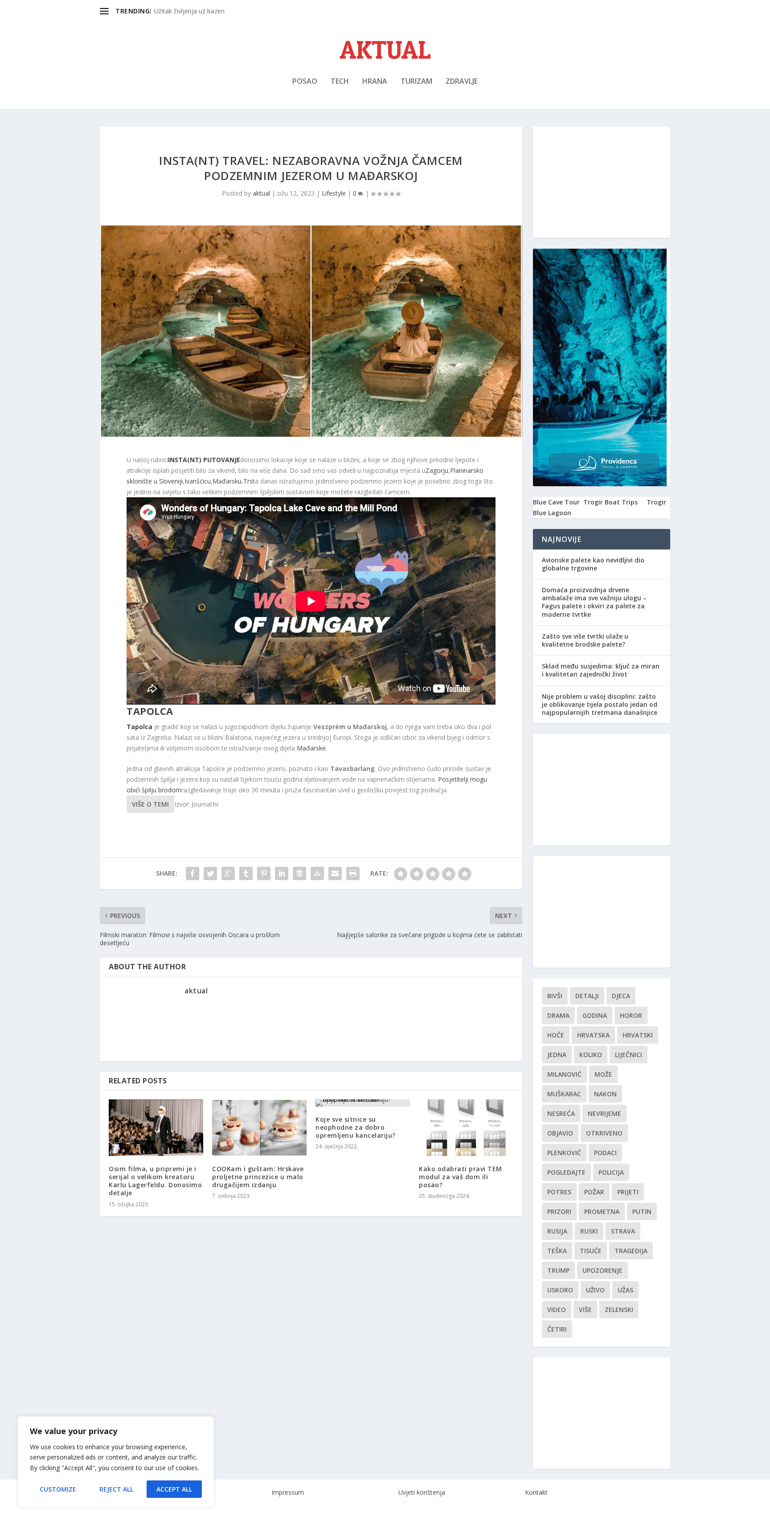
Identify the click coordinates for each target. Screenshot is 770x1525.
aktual (261, 193)
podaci (605, 1152)
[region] (116, 1461)
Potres (559, 1192)
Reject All (116, 1489)
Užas (625, 1290)
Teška (557, 1250)
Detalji (587, 996)
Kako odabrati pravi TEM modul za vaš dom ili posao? (460, 1176)
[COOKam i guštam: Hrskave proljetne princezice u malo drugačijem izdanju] (259, 1127)
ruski (589, 1231)
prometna (601, 1211)
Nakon (605, 1094)
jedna (556, 1054)
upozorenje (602, 1270)
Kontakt (536, 1492)
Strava (623, 1231)
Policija (611, 1172)
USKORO (560, 1290)
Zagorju (437, 470)
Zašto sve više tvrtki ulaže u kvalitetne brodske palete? (585, 640)
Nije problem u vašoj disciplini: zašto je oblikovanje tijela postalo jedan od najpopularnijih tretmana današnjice (599, 704)
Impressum (287, 1492)
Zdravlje (462, 82)
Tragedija (630, 1250)
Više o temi (150, 804)
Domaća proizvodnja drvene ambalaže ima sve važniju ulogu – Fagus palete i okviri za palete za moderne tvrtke (594, 602)
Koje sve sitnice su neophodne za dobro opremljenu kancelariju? (355, 1127)
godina (594, 1015)
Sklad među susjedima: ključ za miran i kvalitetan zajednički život (600, 670)
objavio (560, 1133)
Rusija (557, 1231)
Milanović (564, 1074)
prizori (559, 1211)
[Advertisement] (601, 182)
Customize (58, 1489)
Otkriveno (604, 1133)
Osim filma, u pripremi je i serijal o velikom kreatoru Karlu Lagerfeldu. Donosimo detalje (155, 1180)
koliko (590, 1054)
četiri (557, 1329)
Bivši (554, 996)
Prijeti (628, 1192)
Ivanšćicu (197, 481)
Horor (631, 1015)
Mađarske (311, 748)
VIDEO (556, 1309)
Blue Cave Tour (556, 502)
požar (594, 1192)
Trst (249, 481)
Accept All (174, 1489)
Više (585, 1309)
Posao (304, 82)
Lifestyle (334, 193)
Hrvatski (638, 1035)
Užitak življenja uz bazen (189, 11)
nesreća (561, 1113)
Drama (558, 1015)
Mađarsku (227, 481)
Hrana (374, 82)
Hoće (555, 1035)
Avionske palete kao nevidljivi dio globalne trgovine (593, 564)
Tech (340, 82)
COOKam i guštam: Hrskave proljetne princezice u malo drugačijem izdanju (257, 1176)
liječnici (628, 1054)
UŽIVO (595, 1290)
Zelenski (619, 1309)
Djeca (621, 996)
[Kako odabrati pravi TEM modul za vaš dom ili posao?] (466, 1127)
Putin (641, 1211)
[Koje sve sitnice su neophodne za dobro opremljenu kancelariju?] (362, 1103)
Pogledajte (566, 1172)
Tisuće (591, 1250)
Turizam (416, 82)
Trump (558, 1270)
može (603, 1074)
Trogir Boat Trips (610, 502)
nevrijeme (604, 1113)
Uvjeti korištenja (421, 1492)
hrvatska (593, 1035)
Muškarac (564, 1094)
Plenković (564, 1152)
